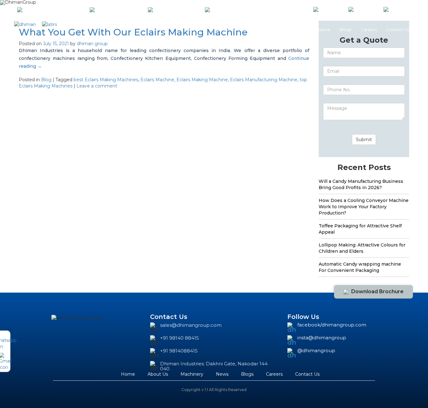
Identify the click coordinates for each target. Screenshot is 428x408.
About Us (219, 29)
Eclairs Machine (157, 79)
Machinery (248, 29)
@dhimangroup (316, 350)
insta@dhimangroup (321, 338)
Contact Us (397, 29)
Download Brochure (377, 291)
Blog (46, 79)
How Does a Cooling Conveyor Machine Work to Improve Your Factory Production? (364, 207)
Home (193, 29)
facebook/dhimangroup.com (331, 325)
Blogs (345, 29)
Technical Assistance (309, 29)
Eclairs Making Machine (202, 79)
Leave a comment (96, 86)
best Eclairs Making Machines (106, 79)
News (273, 29)
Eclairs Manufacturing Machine (263, 79)
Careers (369, 29)
